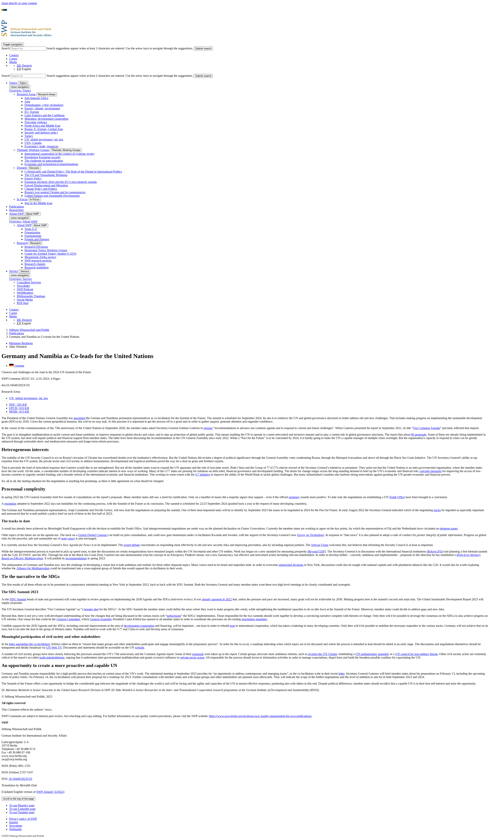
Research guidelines (36, 267)
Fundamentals (32, 235)
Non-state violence (35, 122)
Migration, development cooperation (46, 118)
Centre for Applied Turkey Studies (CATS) (50, 253)
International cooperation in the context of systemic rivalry (59, 153)
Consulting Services (29, 282)
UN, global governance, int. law (43, 139)
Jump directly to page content (19, 3)
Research (22, 243)
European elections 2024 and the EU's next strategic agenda (60, 182)
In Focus (22, 199)
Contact (14, 55)
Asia (27, 101)
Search (6, 48)
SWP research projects (37, 260)
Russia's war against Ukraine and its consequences (54, 192)
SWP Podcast (25, 289)
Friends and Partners (36, 239)
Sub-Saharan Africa (36, 98)
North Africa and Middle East (42, 125)
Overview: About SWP (23, 221)
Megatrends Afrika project (40, 257)
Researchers (16, 210)
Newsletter (23, 285)
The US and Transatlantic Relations (45, 175)
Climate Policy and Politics (40, 188)
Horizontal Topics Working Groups (45, 250)
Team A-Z (30, 229)
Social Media (25, 299)
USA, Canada (33, 142)
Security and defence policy (41, 132)
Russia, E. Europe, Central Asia (43, 129)
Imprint (13, 822)
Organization (32, 232)
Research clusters (34, 264)
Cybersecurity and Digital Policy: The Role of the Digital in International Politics (73, 171)
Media (13, 62)
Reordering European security (42, 157)
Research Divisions (36, 246)
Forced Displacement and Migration (46, 185)
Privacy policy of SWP (23, 818)
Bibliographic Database (31, 296)
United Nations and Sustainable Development (52, 195)
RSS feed (22, 303)
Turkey (28, 136)
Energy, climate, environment (42, 108)
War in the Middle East (38, 203)
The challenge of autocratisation (43, 160)
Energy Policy (33, 178)
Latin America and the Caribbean (44, 115)
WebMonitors (25, 292)
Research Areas (26, 94)
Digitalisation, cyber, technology (44, 105)
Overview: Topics (20, 90)
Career (13, 58)
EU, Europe (31, 111)
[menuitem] (248, 819)
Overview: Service (20, 279)
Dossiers (22, 167)
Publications (16, 206)
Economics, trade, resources (41, 146)
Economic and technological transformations (51, 164)
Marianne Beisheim (21, 343)
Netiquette (15, 829)
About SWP (24, 225)
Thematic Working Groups (33, 150)
